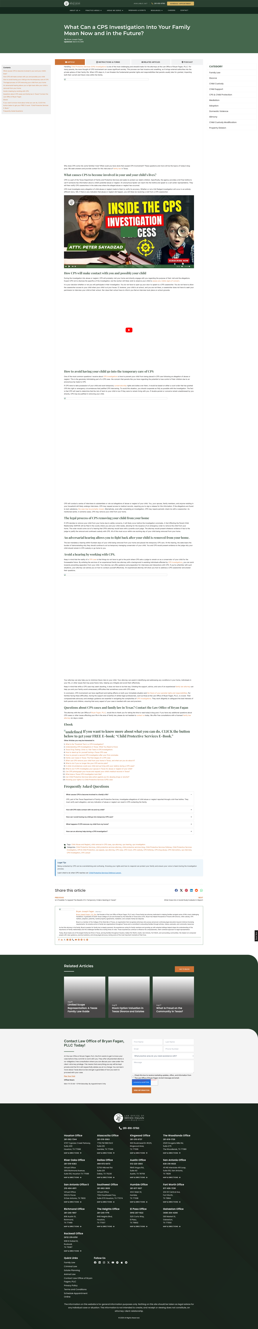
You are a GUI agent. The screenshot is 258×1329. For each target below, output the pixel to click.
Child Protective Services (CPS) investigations (88, 67)
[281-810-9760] (120, 1128)
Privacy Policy (71, 1285)
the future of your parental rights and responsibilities (167, 693)
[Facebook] (59, 940)
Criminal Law (70, 1266)
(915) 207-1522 (136, 1213)
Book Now (256, 936)
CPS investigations (110, 376)
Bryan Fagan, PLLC (98, 713)
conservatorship (120, 386)
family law (117, 169)
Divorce (213, 78)
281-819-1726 (169, 1139)
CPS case (92, 559)
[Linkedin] (62, 940)
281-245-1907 (70, 1213)
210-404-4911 (70, 1188)
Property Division (217, 127)
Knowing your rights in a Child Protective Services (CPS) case (89, 780)
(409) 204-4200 (170, 1213)
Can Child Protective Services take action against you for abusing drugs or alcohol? (97, 777)
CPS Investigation (73, 853)
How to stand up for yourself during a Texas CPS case (86, 752)
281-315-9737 (136, 1139)
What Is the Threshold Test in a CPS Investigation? (85, 744)
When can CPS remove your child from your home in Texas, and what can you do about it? (100, 761)
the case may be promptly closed (91, 509)
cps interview (186, 850)
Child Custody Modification (223, 122)
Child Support (216, 89)
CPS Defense (148, 850)
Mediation (214, 100)
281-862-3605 (103, 1188)
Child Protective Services (85, 847)
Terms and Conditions (75, 1289)
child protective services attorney (108, 847)
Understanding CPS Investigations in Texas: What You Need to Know (92, 747)
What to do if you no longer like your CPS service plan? (87, 763)
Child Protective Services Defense (159, 847)
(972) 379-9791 (71, 1237)
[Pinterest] (79, 940)
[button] (75, 10)
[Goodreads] (67, 940)
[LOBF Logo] (129, 1117)
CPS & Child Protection (86, 850)
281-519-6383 (70, 1164)
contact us (141, 715)
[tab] (70, 62)
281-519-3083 (103, 1139)
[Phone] (73, 940)
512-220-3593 (136, 1164)
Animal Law (69, 1274)
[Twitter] (65, 940)
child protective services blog (133, 847)
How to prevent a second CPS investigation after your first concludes (92, 755)
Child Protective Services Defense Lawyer (105, 873)
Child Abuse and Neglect (80, 844)
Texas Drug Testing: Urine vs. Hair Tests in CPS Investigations (89, 750)
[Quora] (84, 940)
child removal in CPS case (101, 844)
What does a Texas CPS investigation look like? (84, 774)
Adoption (213, 105)
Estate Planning (72, 1270)
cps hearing (127, 844)
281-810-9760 (131, 1128)
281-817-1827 (136, 1188)
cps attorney (117, 844)
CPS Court (128, 850)
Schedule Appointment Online (75, 1295)
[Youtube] (76, 940)
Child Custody (216, 83)
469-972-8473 (103, 1164)
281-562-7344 (70, 1139)
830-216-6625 (169, 1164)
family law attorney (183, 687)
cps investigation (138, 844)
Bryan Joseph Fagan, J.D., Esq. (86, 914)
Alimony (213, 116)
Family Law (214, 72)
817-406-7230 (169, 1188)
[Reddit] (81, 940)
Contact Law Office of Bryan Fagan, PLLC (78, 1280)
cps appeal (100, 850)
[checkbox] (163, 1076)
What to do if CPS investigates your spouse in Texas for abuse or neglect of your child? (99, 769)
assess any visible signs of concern (165, 281)
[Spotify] (87, 940)
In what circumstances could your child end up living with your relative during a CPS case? (100, 766)
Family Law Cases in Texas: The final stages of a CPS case (88, 758)
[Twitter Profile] (108, 1262)
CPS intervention (174, 850)
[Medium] (70, 940)
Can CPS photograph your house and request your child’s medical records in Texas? (98, 771)
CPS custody (138, 850)
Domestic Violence (218, 111)
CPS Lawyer (85, 853)
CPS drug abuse (160, 850)
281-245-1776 (103, 1213)
